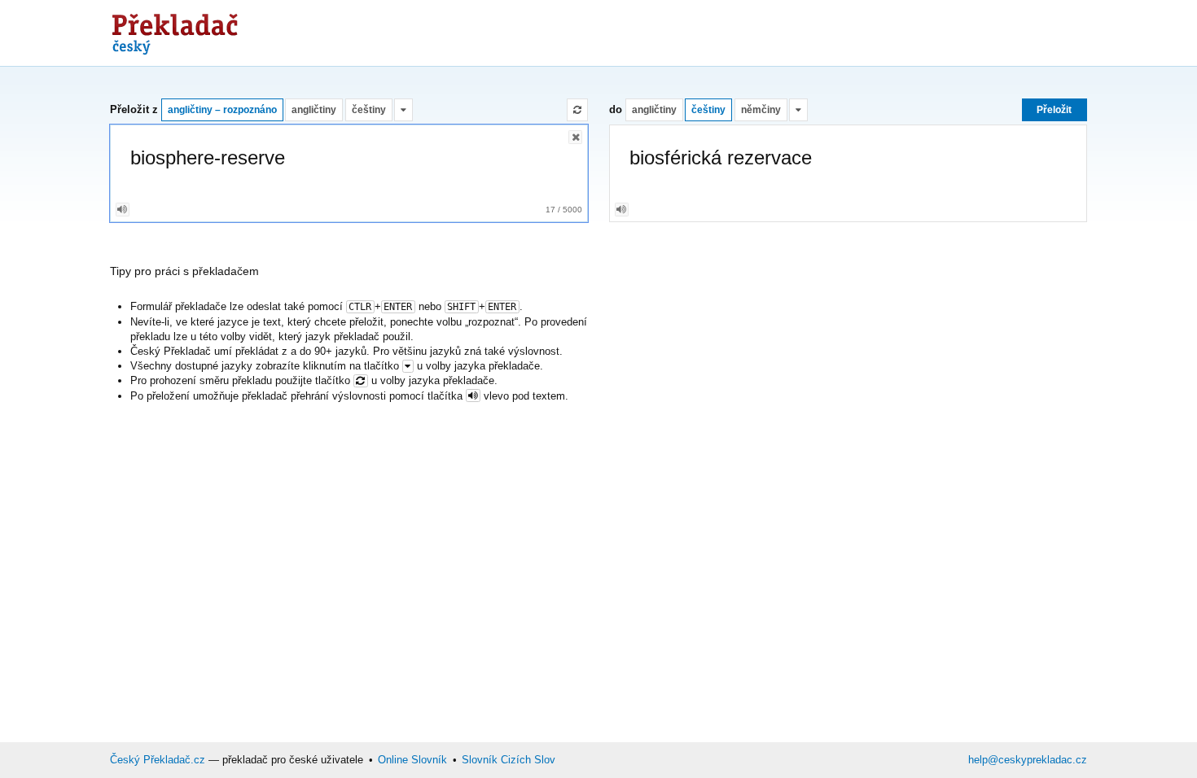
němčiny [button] (761, 109)
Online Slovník (412, 760)
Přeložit (1054, 109)
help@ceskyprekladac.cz (1027, 760)
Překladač (175, 30)
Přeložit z (134, 109)
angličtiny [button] (314, 109)
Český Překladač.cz (157, 760)
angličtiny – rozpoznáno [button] (222, 109)
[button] (403, 109)
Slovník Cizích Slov (508, 760)
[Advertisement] (790, 32)
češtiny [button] (369, 109)
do (615, 109)
